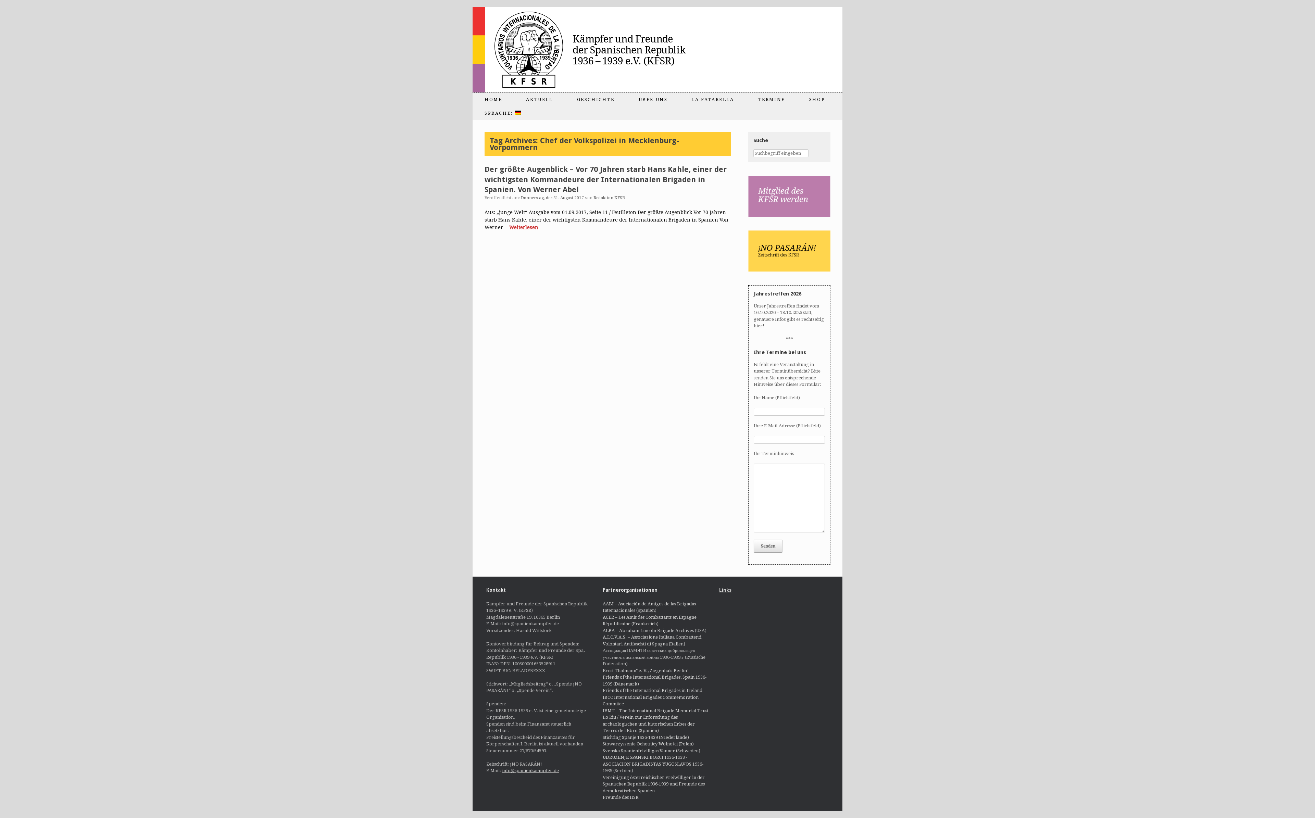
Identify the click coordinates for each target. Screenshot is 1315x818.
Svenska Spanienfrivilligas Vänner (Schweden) (651, 750)
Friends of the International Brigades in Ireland (652, 690)
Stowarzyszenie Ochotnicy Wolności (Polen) (648, 743)
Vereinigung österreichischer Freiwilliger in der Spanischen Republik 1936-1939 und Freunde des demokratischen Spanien (654, 784)
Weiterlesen (523, 227)
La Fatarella (712, 99)
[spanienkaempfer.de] (594, 49)
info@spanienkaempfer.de (530, 770)
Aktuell (539, 99)
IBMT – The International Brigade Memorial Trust (656, 710)
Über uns (653, 99)
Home (493, 99)
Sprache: (500, 113)
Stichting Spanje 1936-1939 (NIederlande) (646, 737)
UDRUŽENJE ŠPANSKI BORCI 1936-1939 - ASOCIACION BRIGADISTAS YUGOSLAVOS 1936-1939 (653, 764)
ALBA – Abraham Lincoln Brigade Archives (648, 630)
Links (725, 590)
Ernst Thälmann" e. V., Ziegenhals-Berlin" (645, 670)
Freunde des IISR (620, 797)
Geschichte (596, 99)
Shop (817, 99)
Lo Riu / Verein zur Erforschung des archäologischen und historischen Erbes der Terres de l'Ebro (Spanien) (649, 724)
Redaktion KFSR (609, 198)
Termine (771, 99)
